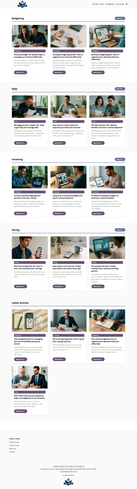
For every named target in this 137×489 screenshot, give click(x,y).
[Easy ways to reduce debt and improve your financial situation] (68, 106)
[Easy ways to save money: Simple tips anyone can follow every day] (68, 247)
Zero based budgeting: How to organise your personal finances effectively (105, 341)
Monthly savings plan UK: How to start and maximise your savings (28, 267)
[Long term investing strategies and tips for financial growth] (68, 177)
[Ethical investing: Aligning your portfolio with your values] (30, 177)
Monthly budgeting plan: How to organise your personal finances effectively (105, 57)
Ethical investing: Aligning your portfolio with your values (27, 196)
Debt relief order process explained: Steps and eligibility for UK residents (29, 397)
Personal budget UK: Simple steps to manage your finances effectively (29, 55)
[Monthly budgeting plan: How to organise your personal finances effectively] (107, 36)
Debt (102, 4)
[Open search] (126, 4)
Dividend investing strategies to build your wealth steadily (104, 196)
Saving (95, 4)
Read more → (20, 72)
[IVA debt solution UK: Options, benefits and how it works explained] (107, 106)
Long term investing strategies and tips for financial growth (67, 196)
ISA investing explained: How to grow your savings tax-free (68, 340)
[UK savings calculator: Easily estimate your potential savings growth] (107, 247)
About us (12, 449)
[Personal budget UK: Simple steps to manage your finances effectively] (30, 36)
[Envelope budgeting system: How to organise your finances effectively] (68, 36)
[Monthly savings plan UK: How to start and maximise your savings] (30, 247)
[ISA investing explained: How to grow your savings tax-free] (68, 320)
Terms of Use (14, 445)
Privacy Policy (14, 442)
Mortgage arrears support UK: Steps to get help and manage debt (29, 126)
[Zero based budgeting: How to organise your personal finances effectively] (107, 320)
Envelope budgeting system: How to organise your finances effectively (68, 55)
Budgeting (109, 4)
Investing (120, 4)
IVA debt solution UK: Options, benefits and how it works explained (106, 126)
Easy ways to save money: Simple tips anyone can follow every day (67, 267)
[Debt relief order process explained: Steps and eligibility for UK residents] (30, 377)
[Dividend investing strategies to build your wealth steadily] (107, 177)
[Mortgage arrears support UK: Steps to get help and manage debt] (30, 106)
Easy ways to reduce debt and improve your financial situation (66, 126)
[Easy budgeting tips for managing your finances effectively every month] (30, 320)
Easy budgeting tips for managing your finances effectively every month (28, 341)
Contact (12, 452)
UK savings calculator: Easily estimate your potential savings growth (105, 268)
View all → (120, 18)
